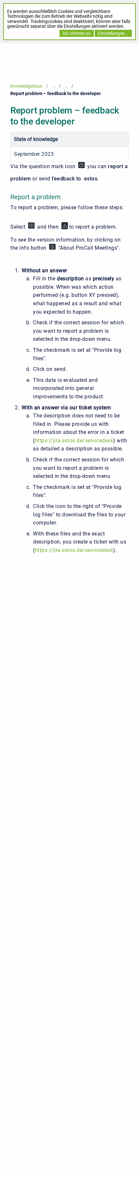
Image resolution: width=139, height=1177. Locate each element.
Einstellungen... (113, 33)
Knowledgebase (26, 86)
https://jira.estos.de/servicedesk (74, 440)
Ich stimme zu (77, 33)
